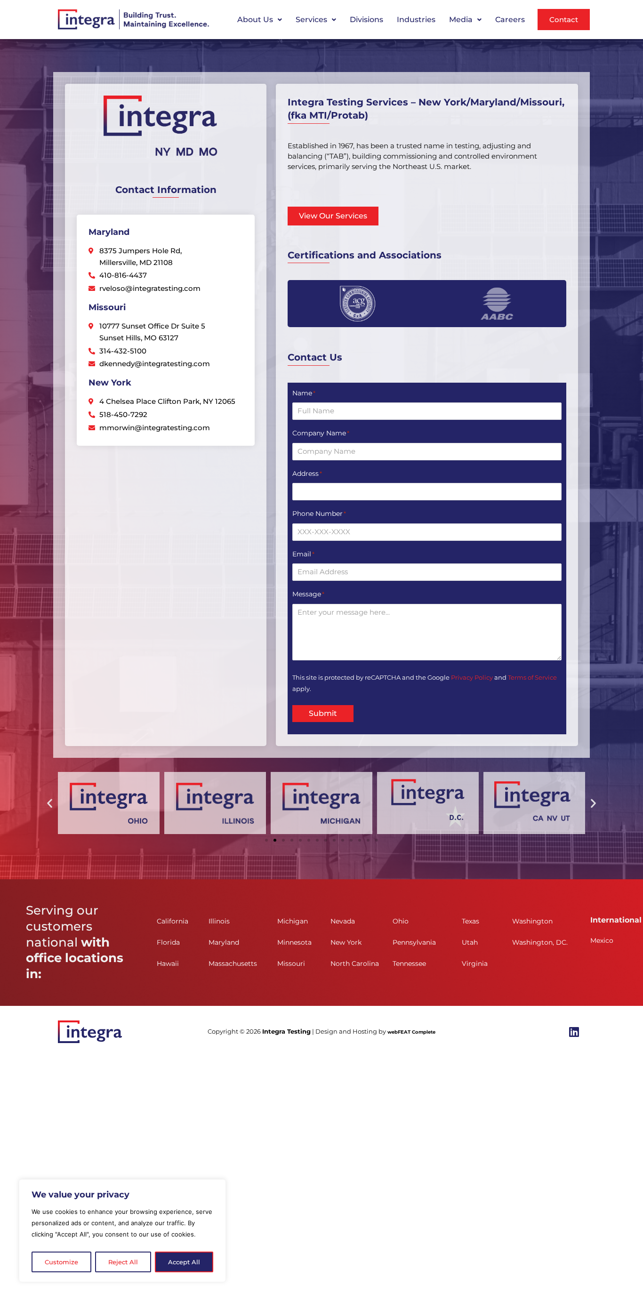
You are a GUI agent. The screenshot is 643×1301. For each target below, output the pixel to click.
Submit (323, 713)
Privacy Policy (472, 677)
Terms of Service (532, 677)
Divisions (366, 19)
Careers (510, 19)
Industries (416, 19)
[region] (122, 1230)
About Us (255, 19)
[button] (259, 20)
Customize (61, 1262)
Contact (563, 19)
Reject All (123, 1262)
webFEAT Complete (411, 1032)
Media (461, 19)
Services (311, 19)
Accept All (184, 1262)
